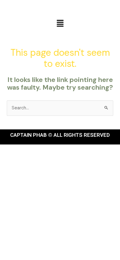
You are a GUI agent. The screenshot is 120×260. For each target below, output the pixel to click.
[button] (60, 23)
